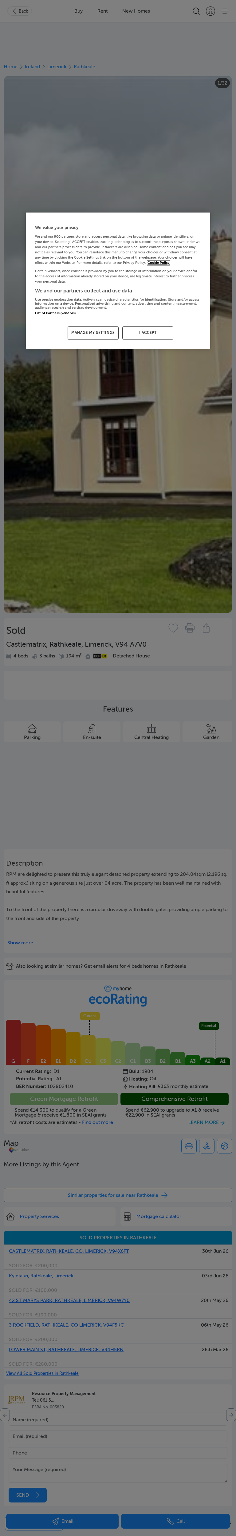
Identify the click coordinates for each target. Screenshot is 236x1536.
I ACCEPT (148, 333)
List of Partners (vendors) (55, 313)
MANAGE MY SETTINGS (93, 333)
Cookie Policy (159, 263)
